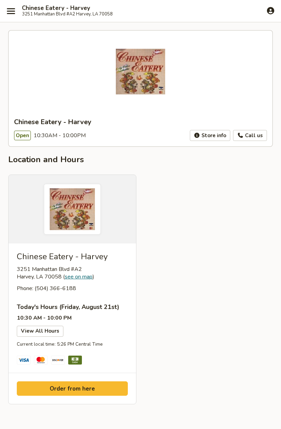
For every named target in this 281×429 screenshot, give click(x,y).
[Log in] (270, 11)
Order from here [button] (72, 389)
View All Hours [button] (40, 330)
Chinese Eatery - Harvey (56, 8)
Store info (213, 135)
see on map (79, 277)
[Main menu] (11, 11)
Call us (253, 135)
